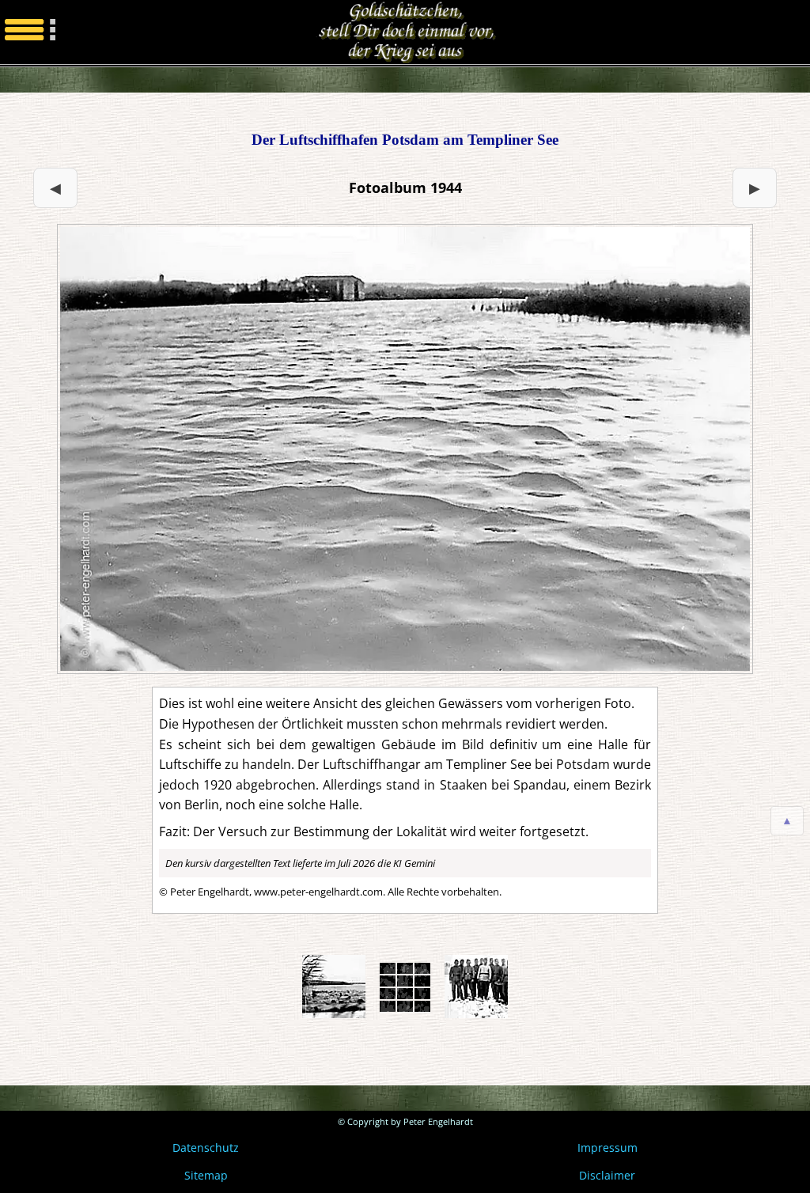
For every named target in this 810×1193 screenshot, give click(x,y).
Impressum (607, 1147)
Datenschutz (205, 1147)
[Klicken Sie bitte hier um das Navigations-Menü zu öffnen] (31, 32)
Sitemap (206, 1175)
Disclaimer (607, 1175)
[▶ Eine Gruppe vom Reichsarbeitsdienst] (405, 449)
